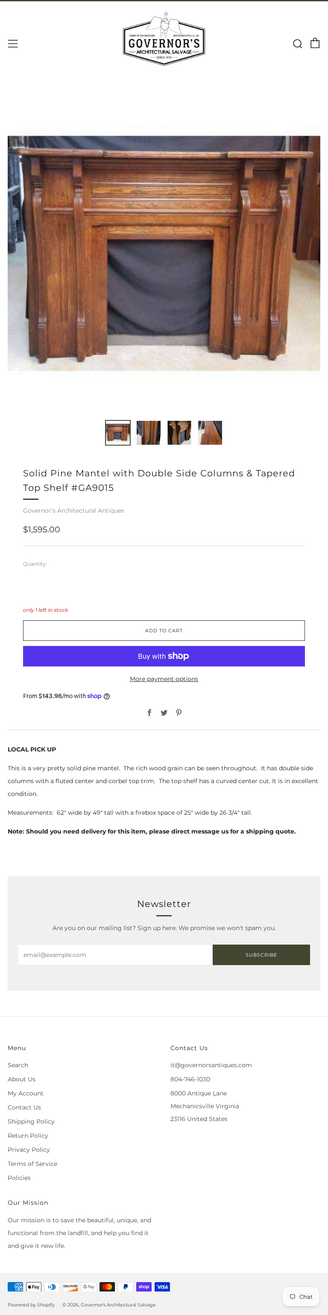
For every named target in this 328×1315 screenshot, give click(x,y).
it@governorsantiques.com (211, 1065)
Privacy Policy (29, 1150)
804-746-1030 (190, 1079)
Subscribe (261, 955)
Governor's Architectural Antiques (73, 510)
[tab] (118, 433)
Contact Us (24, 1107)
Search (18, 1065)
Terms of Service (32, 1164)
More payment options (164, 679)
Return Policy (28, 1135)
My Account (26, 1093)
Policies (19, 1178)
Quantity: (35, 564)
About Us (21, 1079)
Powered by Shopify (31, 1305)
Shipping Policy (31, 1121)
